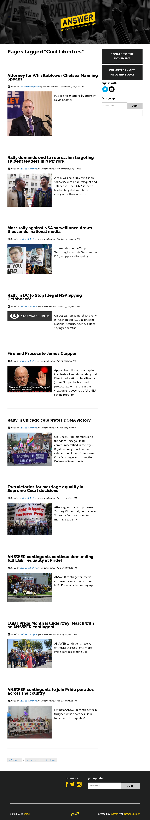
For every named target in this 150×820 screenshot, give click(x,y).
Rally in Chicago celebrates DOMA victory (49, 420)
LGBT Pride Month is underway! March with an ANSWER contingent (50, 625)
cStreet (114, 814)
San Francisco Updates (29, 86)
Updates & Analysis (28, 169)
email (26, 814)
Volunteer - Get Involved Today (122, 72)
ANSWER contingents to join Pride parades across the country (50, 691)
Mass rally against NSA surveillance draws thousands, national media (49, 229)
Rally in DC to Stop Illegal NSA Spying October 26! (44, 297)
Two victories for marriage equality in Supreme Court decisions (45, 488)
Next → (53, 760)
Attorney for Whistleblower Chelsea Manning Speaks (52, 77)
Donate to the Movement (122, 56)
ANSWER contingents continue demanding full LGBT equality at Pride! (50, 558)
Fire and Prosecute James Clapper (42, 353)
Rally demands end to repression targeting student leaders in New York (50, 159)
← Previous (13, 760)
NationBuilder (132, 814)
